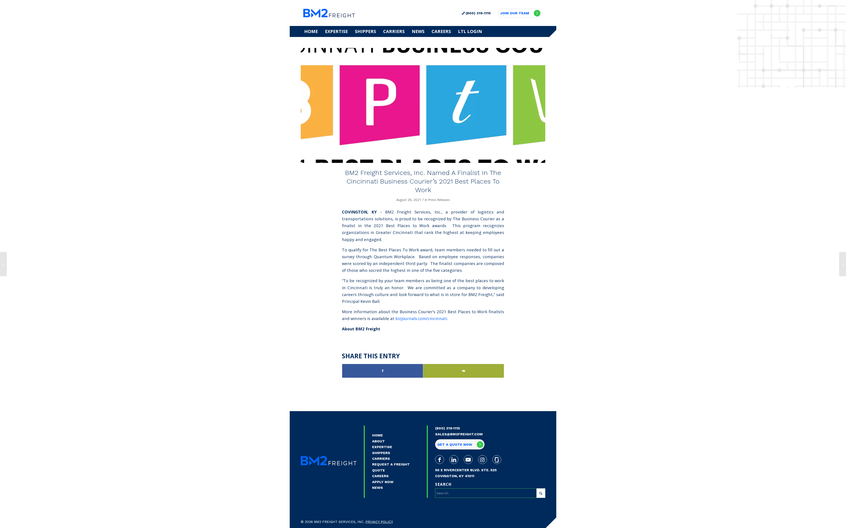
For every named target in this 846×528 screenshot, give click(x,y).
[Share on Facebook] (382, 371)
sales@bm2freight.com (459, 434)
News (377, 488)
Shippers (381, 453)
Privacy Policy (379, 522)
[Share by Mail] (463, 371)
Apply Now (382, 482)
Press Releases (439, 199)
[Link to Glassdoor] (496, 459)
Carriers (381, 458)
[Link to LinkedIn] (453, 459)
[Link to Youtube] (468, 459)
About (378, 441)
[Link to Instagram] (482, 459)
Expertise (382, 447)
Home (377, 435)
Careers (380, 476)
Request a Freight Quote (391, 467)
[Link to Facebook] (439, 459)
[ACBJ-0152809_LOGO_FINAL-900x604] (423, 105)
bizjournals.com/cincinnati (421, 318)
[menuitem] (311, 31)
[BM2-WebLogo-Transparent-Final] (329, 13)
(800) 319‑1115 (447, 428)
